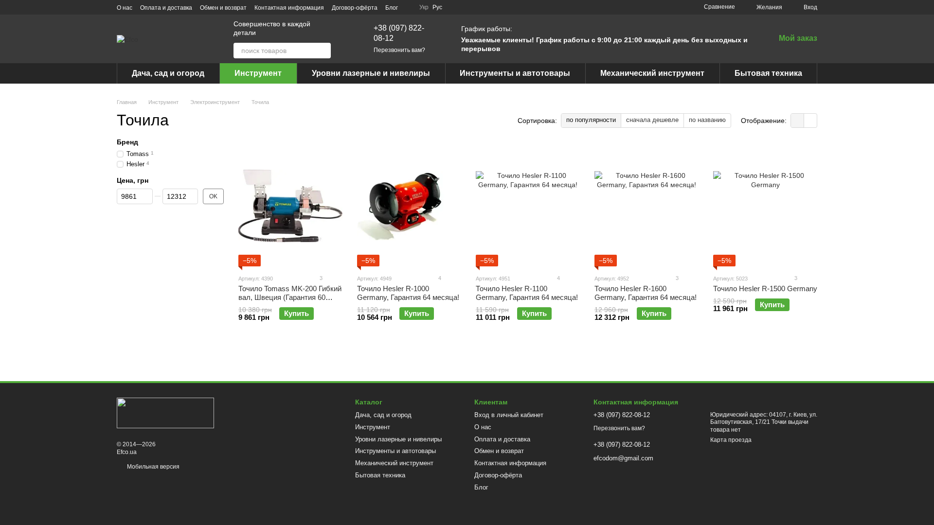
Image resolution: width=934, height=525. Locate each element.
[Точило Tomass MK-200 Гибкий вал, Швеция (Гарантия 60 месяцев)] (290, 205)
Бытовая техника (768, 73)
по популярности (591, 119)
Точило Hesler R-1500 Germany (765, 288)
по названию (707, 119)
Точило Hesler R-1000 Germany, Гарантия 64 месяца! (408, 292)
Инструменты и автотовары (515, 73)
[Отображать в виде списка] (810, 120)
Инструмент (258, 73)
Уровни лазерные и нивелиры (371, 73)
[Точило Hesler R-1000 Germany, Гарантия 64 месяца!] (409, 205)
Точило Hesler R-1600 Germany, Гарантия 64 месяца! (645, 292)
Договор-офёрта (354, 7)
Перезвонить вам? (399, 50)
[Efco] (165, 412)
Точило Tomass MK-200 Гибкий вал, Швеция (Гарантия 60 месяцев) (289, 297)
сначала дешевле (652, 119)
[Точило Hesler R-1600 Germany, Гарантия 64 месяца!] (646, 205)
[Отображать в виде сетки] (797, 120)
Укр (424, 7)
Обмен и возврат (223, 7)
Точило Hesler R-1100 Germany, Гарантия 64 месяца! (527, 292)
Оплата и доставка (166, 7)
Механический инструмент (652, 73)
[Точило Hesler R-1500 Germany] (765, 205)
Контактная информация (289, 7)
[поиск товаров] (323, 50)
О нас (124, 7)
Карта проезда (731, 440)
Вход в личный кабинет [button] (508, 415)
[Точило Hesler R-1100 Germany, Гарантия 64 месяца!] (528, 205)
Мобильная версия (153, 466)
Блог (391, 7)
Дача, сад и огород (168, 73)
